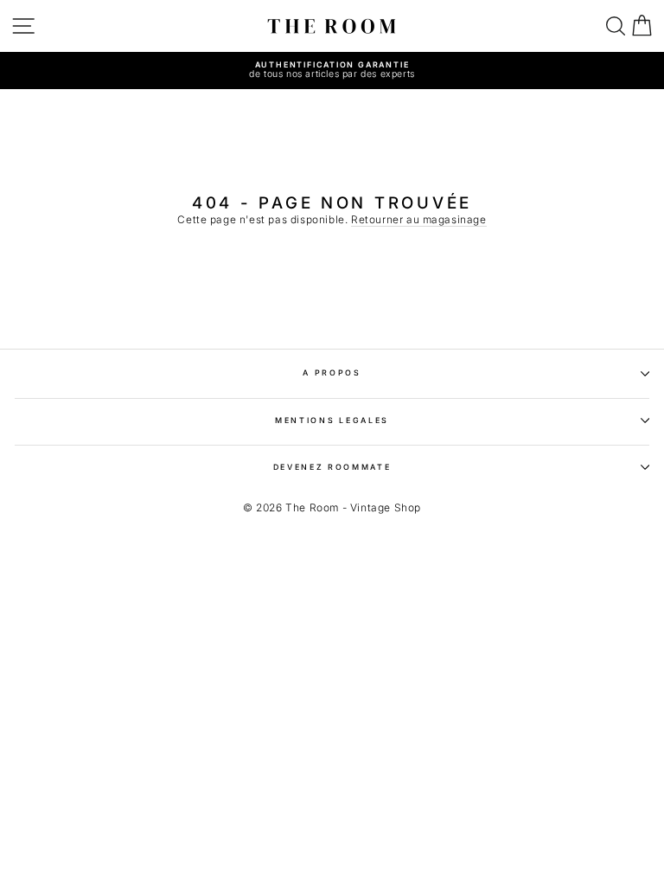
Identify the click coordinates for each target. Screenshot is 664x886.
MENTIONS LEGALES (332, 420)
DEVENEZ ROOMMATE (332, 467)
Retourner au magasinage (419, 220)
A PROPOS (332, 372)
